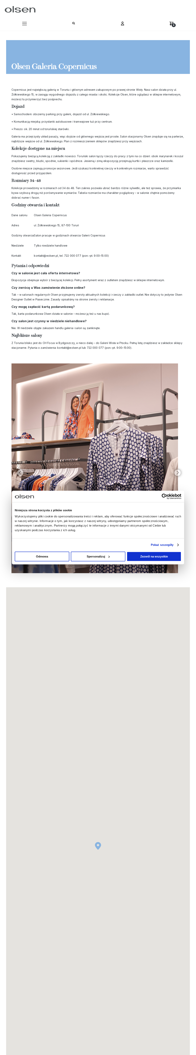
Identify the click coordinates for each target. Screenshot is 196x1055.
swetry (30, 161)
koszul (178, 156)
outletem (112, 280)
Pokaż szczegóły (162, 544)
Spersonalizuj (96, 556)
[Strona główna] (19, 9)
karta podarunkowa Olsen (34, 313)
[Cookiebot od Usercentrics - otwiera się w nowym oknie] (164, 496)
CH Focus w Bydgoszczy (58, 343)
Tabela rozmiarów (89, 192)
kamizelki (166, 161)
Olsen (124, 94)
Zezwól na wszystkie (154, 556)
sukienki (62, 161)
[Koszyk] (171, 24)
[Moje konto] (122, 24)
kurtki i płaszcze (143, 161)
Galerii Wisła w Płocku (113, 343)
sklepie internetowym (150, 280)
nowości (70, 156)
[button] (24, 24)
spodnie (50, 161)
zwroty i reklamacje (101, 299)
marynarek (165, 156)
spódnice (75, 161)
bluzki (39, 161)
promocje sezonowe (56, 168)
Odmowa (42, 556)
